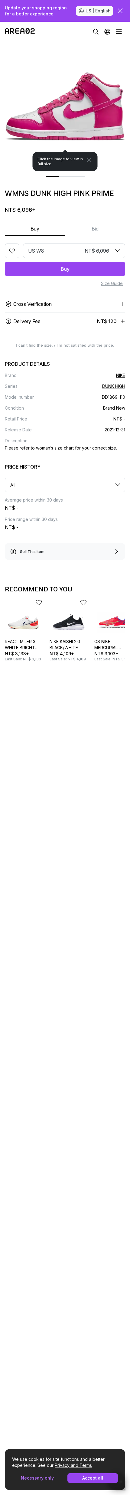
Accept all (92, 1477)
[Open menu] (119, 31)
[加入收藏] (12, 251)
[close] (120, 11)
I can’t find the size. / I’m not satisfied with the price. (65, 345)
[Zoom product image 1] (65, 106)
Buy (35, 229)
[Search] (96, 31)
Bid (95, 229)
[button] (107, 31)
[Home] (20, 31)
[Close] (89, 159)
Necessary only (37, 1477)
